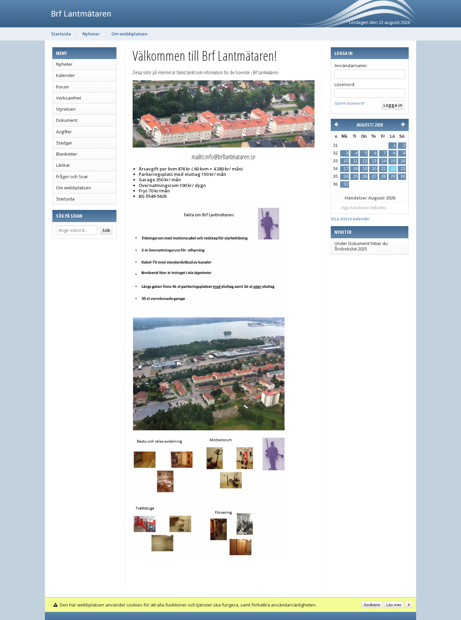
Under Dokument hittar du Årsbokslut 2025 (361, 246)
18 (355, 169)
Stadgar (64, 143)
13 (374, 161)
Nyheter (91, 34)
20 (374, 169)
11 (355, 161)
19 (364, 169)
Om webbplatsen (129, 34)
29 (393, 176)
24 (346, 176)
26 (364, 176)
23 (403, 169)
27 (374, 176)
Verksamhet (68, 98)
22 (393, 169)
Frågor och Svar (72, 176)
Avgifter (64, 132)
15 (393, 161)
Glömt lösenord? (349, 103)
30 (403, 176)
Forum (62, 87)
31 (346, 184)
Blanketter (66, 154)
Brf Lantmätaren (81, 13)
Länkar (63, 165)
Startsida (61, 34)
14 (383, 161)
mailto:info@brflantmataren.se (223, 156)
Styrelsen (66, 109)
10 (346, 161)
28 (383, 176)
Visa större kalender (350, 218)
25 (355, 176)
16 (403, 161)
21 (383, 169)
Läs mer (394, 604)
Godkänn (372, 604)
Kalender (65, 75)
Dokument (66, 120)
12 (364, 161)
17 (346, 169)
